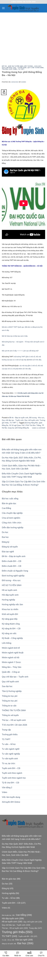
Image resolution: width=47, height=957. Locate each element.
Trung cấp (6, 730)
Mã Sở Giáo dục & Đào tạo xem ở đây (15, 336)
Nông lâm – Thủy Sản (11, 667)
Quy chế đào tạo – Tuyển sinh (15, 677)
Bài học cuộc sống (10, 499)
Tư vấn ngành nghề (10, 749)
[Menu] (3, 8)
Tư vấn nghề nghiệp (11, 754)
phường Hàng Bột (31, 423)
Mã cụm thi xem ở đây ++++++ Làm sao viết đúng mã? (20, 351)
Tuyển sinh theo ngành (12, 773)
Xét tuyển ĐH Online (11, 802)
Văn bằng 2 (7, 787)
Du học (5, 532)
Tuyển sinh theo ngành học (14, 778)
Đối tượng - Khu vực (32, 66)
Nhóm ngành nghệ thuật (12, 653)
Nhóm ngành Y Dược (11, 662)
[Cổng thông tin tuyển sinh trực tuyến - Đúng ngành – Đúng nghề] (23, 8)
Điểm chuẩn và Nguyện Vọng (15, 571)
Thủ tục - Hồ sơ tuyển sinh (15, 928)
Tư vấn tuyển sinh (10, 759)
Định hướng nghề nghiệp (13, 576)
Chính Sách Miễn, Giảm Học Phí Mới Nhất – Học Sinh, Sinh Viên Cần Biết (21, 467)
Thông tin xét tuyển (10, 715)
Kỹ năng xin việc (9, 633)
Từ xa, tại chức (8, 763)
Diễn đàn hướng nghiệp (12, 527)
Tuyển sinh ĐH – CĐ (11, 768)
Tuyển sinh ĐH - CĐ (27, 936)
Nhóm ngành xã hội (10, 657)
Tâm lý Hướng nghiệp (12, 691)
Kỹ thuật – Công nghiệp (12, 638)
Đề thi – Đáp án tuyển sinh (13, 556)
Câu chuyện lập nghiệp (12, 513)
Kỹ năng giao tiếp (9, 619)
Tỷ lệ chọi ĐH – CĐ (10, 783)
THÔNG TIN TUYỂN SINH (14, 710)
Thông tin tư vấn (9, 706)
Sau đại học (7, 686)
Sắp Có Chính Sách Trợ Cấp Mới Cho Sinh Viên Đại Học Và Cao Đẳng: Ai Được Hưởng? (23, 483)
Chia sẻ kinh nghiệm (11, 518)
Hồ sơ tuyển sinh (9, 590)
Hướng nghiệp (8, 600)
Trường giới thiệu (10, 734)
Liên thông (6, 643)
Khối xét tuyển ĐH (10, 614)
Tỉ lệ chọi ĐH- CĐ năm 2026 (14, 725)
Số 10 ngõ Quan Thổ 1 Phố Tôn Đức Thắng (25, 425)
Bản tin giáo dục (9, 503)
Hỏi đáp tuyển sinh (10, 595)
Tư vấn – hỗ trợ (9, 744)
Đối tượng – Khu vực (11, 580)
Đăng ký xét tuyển (10, 547)
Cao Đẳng (6, 508)
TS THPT (6, 739)
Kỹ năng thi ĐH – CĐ (11, 629)
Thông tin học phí (9, 696)
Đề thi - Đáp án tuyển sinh (12, 66)
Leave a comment (38, 428)
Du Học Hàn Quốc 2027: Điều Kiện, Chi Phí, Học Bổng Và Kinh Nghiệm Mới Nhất (21, 459)
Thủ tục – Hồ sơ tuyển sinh (14, 720)
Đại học (5, 537)
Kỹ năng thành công (11, 624)
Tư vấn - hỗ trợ (8, 940)
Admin (23, 82)
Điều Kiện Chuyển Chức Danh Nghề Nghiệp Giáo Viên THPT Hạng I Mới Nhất (22, 475)
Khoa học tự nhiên (10, 609)
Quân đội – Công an (11, 672)
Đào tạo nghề (8, 552)
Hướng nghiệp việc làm (12, 604)
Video (4, 792)
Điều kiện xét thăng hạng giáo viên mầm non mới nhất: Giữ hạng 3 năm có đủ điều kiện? (21, 451)
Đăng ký (5, 542)
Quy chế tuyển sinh (10, 682)
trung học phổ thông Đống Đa (18, 428)
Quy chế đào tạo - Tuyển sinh (14, 67)
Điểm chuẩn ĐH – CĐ (11, 561)
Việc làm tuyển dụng (11, 797)
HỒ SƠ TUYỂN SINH (11, 585)
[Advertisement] (23, 37)
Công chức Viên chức (11, 523)
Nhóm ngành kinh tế (11, 648)
